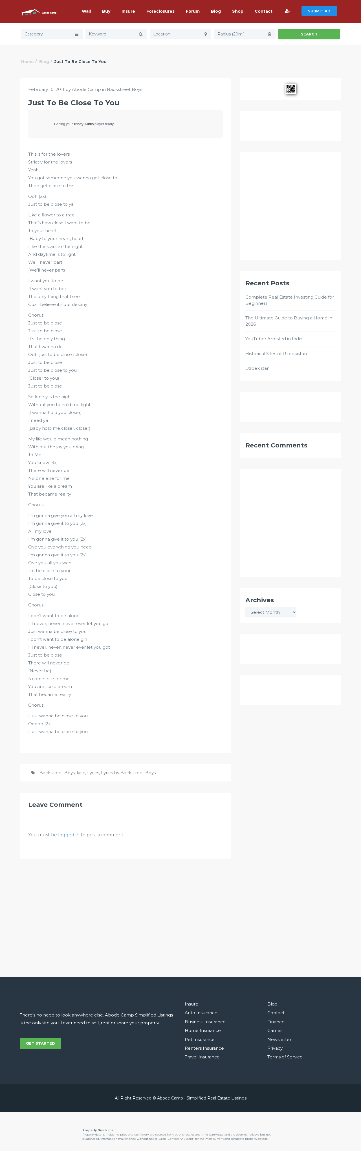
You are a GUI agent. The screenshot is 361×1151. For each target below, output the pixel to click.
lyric (81, 772)
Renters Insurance (204, 1048)
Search (309, 34)
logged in (69, 835)
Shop (237, 11)
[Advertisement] (290, 208)
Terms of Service (285, 1057)
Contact (263, 11)
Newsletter (279, 1039)
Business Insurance (205, 1021)
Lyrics (93, 772)
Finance (276, 1021)
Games (274, 1030)
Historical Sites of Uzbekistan (276, 353)
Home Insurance (203, 1030)
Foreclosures (160, 11)
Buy (106, 11)
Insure (128, 11)
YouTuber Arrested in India (273, 338)
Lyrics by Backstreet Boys (128, 772)
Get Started (40, 1043)
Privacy (275, 1048)
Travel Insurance (202, 1057)
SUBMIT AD (319, 11)
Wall (86, 11)
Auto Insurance (201, 1012)
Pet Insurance (200, 1039)
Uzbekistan (257, 368)
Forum (193, 11)
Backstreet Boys (124, 89)
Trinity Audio (84, 124)
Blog (216, 11)
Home (27, 61)
